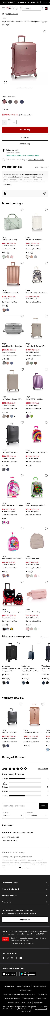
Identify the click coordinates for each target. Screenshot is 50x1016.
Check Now (29, 943)
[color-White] (27, 256)
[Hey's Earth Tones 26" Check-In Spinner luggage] (13, 381)
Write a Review (43, 769)
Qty (9, 120)
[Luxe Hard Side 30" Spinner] (13, 274)
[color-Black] (3, 682)
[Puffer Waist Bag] (37, 593)
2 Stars (5, 791)
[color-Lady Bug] (3, 628)
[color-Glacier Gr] (11, 416)
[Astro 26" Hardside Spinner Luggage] (37, 381)
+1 (15, 416)
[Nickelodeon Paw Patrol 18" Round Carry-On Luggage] (13, 540)
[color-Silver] (3, 363)
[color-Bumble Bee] (11, 628)
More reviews (25, 868)
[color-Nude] (31, 256)
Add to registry (25, 144)
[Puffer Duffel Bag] (13, 221)
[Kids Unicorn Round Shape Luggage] (13, 487)
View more (7, 185)
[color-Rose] (11, 256)
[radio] (4, 257)
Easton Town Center (36, 160)
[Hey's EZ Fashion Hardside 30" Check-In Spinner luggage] (13, 434)
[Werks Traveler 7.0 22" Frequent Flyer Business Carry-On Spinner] (11, 652)
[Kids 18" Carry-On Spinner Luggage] (37, 274)
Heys (4, 18)
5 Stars (5, 778)
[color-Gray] (35, 256)
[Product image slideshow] (25, 60)
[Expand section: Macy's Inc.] (25, 902)
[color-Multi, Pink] (3, 522)
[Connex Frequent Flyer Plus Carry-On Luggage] (31, 652)
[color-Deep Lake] (23, 682)
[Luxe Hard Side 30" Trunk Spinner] (34, 715)
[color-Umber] (35, 363)
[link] (13, 247)
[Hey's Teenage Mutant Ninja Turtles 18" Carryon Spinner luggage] (37, 487)
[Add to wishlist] (44, 31)
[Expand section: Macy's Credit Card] (25, 889)
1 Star (5, 796)
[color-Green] (31, 416)
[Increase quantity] (14, 122)
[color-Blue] (7, 575)
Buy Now (25, 138)
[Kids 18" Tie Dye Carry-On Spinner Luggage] (37, 434)
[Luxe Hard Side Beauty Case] (13, 327)
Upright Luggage (12, 13)
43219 (17, 150)
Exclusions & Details (18, 943)
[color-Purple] (27, 416)
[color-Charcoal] (3, 469)
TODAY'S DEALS (8, 2)
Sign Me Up (25, 919)
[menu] (3, 8)
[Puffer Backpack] (37, 540)
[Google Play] (27, 974)
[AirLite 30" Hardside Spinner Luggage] (37, 221)
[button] (25, 60)
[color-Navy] (7, 309)
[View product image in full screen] (5, 82)
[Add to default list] (22, 209)
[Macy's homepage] (3, 14)
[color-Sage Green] (3, 256)
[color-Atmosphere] (7, 256)
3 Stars (5, 787)
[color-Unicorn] (7, 628)
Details (29, 115)
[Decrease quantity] (4, 122)
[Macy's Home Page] (12, 8)
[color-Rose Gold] (3, 309)
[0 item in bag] (46, 8)
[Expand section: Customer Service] (25, 883)
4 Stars (5, 782)
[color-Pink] (7, 522)
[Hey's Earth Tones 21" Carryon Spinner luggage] (37, 327)
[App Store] (9, 974)
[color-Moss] (31, 363)
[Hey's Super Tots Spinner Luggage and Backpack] (13, 593)
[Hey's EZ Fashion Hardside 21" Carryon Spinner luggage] (12, 715)
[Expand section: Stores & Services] (25, 895)
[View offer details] (25, 193)
